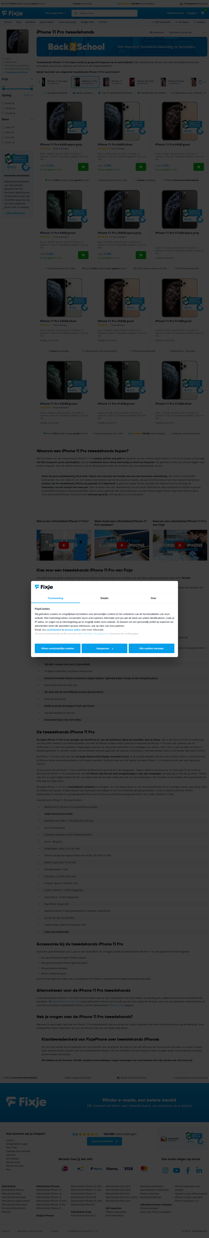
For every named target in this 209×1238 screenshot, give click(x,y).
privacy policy (73, 629)
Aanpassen (102, 648)
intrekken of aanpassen (96, 633)
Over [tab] (153, 598)
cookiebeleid (54, 629)
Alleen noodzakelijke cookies (57, 648)
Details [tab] (105, 598)
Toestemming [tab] (55, 598)
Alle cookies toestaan (151, 648)
